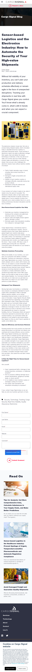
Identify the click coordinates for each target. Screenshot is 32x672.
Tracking (22, 400)
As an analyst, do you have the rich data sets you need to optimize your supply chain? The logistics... (16, 508)
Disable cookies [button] (22, 668)
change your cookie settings (17, 663)
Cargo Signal (5, 70)
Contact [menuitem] (6, 626)
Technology (14, 400)
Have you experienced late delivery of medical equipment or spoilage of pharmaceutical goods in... (15, 552)
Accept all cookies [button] (10, 668)
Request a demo (17, 5)
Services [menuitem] (6, 615)
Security (7, 400)
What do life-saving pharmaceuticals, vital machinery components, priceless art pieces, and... (16, 591)
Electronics (13, 404)
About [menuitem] (5, 623)
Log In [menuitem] (5, 630)
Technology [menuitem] (7, 619)
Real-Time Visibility (14, 402)
